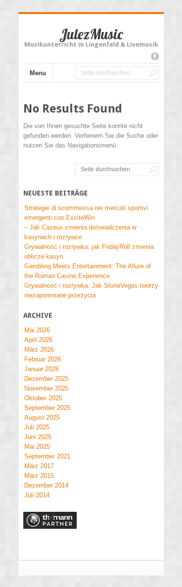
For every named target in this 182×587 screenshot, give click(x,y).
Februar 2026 (42, 359)
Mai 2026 (37, 330)
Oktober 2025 (43, 398)
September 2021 (47, 456)
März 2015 (39, 475)
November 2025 (46, 388)
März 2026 (39, 349)
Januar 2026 (41, 369)
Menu (38, 73)
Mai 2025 (37, 446)
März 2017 (39, 466)
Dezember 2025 (46, 378)
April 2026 (38, 339)
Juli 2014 (37, 495)
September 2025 (47, 407)
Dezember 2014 (46, 485)
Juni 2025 (37, 436)
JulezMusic (91, 34)
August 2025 (42, 417)
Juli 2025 (37, 427)
